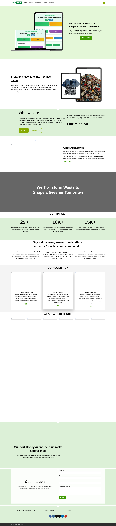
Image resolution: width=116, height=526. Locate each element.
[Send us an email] (59, 516)
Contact (51, 2)
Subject (60, 481)
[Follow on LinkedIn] (62, 516)
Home (25, 2)
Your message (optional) (64, 486)
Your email (61, 475)
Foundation (38, 2)
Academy (45, 2)
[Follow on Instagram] (53, 516)
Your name (61, 470)
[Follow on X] (56, 516)
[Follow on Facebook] (50, 516)
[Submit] (104, 3)
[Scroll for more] (58, 209)
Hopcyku (31, 2)
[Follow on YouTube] (65, 516)
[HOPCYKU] (16, 2)
